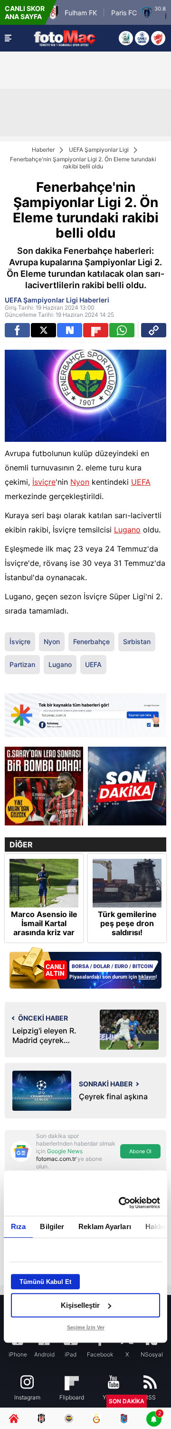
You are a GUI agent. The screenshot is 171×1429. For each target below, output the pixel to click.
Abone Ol (140, 1151)
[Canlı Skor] (142, 38)
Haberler (43, 149)
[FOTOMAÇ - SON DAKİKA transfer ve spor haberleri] (64, 38)
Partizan (22, 664)
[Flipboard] (95, 330)
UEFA (141, 482)
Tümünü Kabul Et (45, 1281)
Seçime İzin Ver (85, 1327)
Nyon (79, 482)
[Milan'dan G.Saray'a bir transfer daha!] (44, 786)
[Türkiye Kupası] (158, 38)
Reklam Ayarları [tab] (104, 1226)
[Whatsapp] (121, 330)
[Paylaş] (153, 330)
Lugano (127, 529)
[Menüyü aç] (8, 38)
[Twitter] (43, 330)
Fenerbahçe (91, 641)
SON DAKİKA (126, 1401)
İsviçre (44, 482)
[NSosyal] (69, 330)
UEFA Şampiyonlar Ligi (99, 149)
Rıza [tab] (18, 1226)
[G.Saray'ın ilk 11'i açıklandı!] (127, 786)
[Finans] (85, 969)
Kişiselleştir (80, 1305)
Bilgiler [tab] (52, 1226)
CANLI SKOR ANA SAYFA (25, 12)
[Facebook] (17, 330)
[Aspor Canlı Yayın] (126, 38)
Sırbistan (137, 641)
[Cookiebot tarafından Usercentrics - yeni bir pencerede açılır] (120, 1203)
